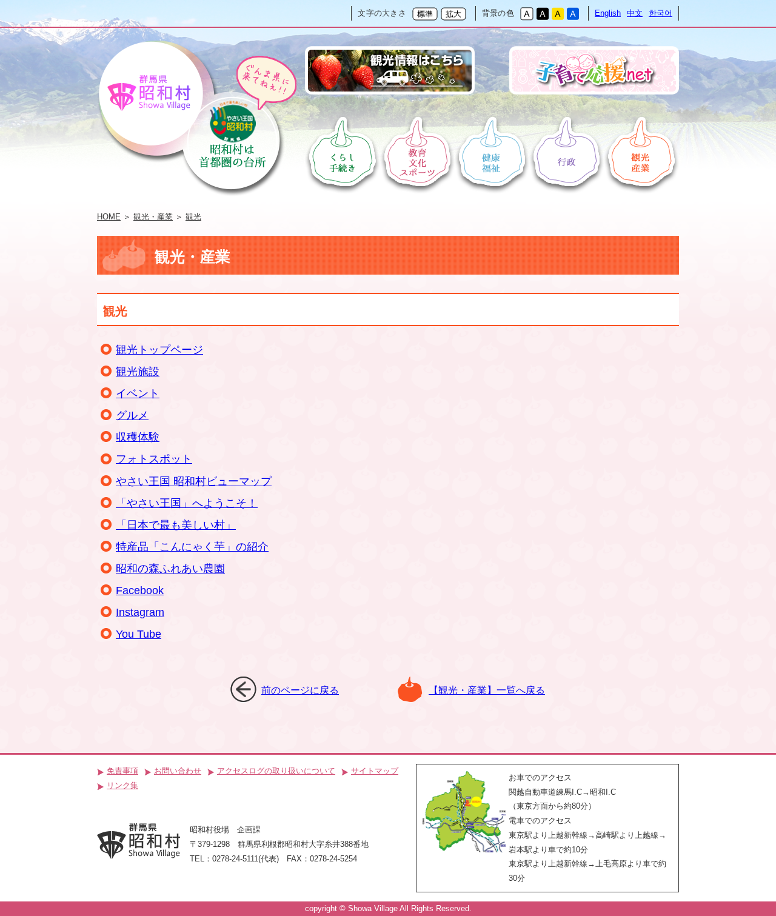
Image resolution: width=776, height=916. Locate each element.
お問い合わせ (177, 770)
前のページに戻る (300, 689)
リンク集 (122, 785)
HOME (109, 216)
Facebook (140, 590)
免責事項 (122, 770)
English (608, 13)
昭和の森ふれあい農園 (170, 569)
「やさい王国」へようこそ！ (187, 503)
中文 (635, 13)
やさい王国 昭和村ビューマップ (194, 481)
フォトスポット (154, 459)
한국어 (660, 13)
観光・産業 (153, 216)
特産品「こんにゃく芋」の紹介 (192, 547)
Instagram (140, 612)
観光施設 (137, 372)
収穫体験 (137, 437)
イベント (137, 393)
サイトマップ (374, 770)
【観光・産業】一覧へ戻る (487, 689)
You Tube (138, 634)
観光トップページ (159, 350)
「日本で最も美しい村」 (176, 525)
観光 (193, 216)
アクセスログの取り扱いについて (276, 770)
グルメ (132, 415)
